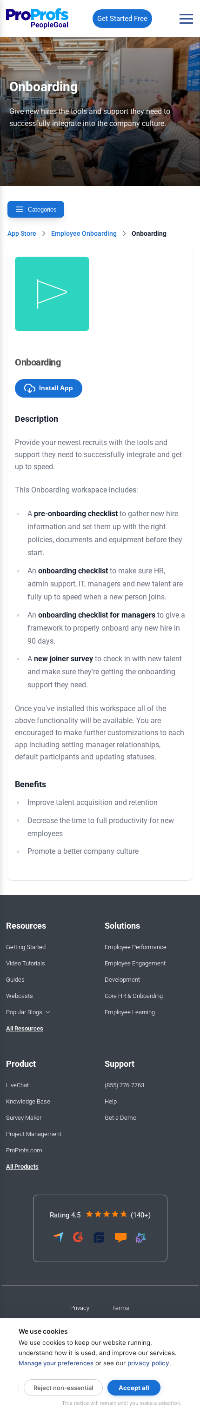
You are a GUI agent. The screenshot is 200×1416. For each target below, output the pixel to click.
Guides (15, 979)
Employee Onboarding (84, 233)
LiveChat (17, 1085)
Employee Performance (136, 947)
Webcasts (19, 995)
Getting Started (26, 947)
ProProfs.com (24, 1150)
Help (111, 1101)
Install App (55, 388)
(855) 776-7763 (124, 1085)
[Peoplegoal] (37, 18)
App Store (21, 233)
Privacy (79, 1307)
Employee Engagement (135, 963)
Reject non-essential (63, 1387)
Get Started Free (122, 18)
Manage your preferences (56, 1363)
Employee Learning (130, 1012)
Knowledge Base (28, 1101)
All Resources (24, 1028)
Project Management (33, 1133)
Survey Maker (23, 1117)
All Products (22, 1166)
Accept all (134, 1387)
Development (122, 979)
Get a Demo (120, 1117)
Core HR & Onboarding (134, 995)
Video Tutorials (25, 963)
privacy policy (148, 1363)
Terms (120, 1307)
